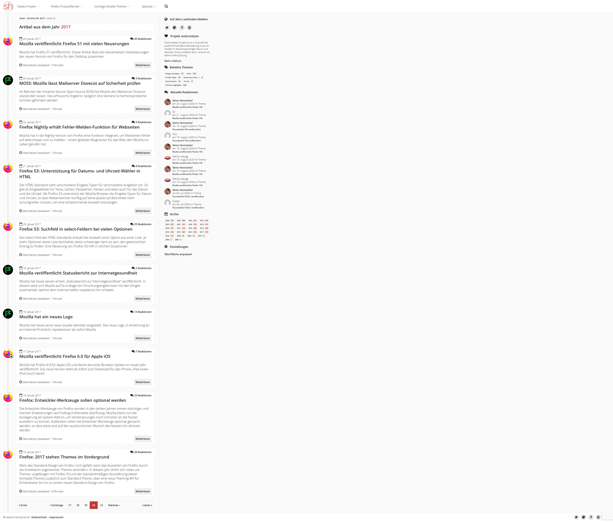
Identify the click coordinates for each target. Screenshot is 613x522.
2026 (169, 220)
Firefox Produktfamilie (65, 6)
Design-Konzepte (174, 73)
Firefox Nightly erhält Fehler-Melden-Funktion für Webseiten (79, 127)
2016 (192, 228)
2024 (192, 220)
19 (85, 505)
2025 (181, 220)
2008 (191, 236)
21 (101, 505)
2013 (181, 232)
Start (22, 18)
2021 (181, 224)
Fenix (191, 73)
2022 (169, 224)
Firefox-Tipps (172, 77)
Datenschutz (39, 517)
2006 (168, 240)
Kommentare (172, 81)
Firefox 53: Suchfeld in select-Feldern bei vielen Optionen (75, 229)
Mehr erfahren (173, 60)
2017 (181, 228)
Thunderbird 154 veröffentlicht (186, 129)
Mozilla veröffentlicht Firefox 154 (187, 107)
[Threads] (189, 27)
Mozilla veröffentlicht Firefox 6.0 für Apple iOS (64, 356)
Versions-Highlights (175, 85)
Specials (147, 6)
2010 (169, 236)
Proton (188, 81)
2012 (192, 232)
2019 (204, 224)
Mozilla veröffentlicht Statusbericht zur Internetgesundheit (78, 273)
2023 (204, 220)
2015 (204, 228)
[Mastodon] (174, 27)
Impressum (56, 517)
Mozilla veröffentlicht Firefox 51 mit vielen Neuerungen (74, 43)
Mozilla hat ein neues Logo (46, 317)
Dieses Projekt (26, 6)
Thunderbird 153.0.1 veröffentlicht (188, 196)
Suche (166, 4)
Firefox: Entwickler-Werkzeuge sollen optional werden (72, 400)
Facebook (182, 27)
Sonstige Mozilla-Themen (110, 6)
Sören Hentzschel (182, 100)
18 (77, 505)
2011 (204, 232)
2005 (178, 240)
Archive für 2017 (36, 18)
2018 (169, 228)
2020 (192, 224)
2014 (169, 232)
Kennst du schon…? (193, 77)
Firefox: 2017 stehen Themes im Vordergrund (64, 457)
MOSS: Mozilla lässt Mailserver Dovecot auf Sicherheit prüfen (80, 83)
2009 (180, 236)
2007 (201, 236)
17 (69, 505)
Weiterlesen (143, 65)
